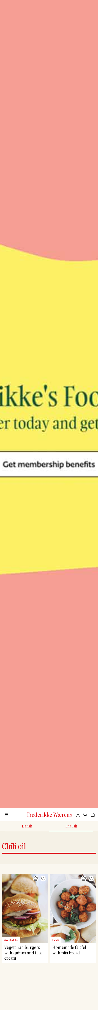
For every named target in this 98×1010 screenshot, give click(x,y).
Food (55, 939)
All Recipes (11, 939)
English (71, 826)
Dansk (27, 826)
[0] (93, 814)
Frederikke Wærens (49, 814)
